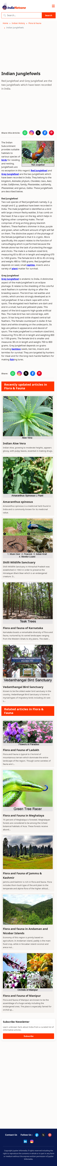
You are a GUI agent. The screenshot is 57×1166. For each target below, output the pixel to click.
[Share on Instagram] (31, 132)
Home (5, 23)
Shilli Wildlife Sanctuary (19, 562)
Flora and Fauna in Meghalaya (23, 815)
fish (12, 359)
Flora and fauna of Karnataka (23, 628)
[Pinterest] (50, 1135)
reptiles (31, 265)
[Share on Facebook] (44, 132)
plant (15, 268)
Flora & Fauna (34, 23)
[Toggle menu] (53, 6)
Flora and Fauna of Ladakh (21, 750)
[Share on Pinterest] (51, 132)
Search (48, 15)
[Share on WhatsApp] (24, 132)
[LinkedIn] (25, 1141)
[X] (43, 1135)
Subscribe (28, 1036)
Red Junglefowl (39, 170)
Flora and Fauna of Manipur (22, 996)
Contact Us (11, 1134)
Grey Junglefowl (10, 174)
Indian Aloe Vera (14, 443)
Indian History (18, 23)
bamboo (16, 348)
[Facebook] (37, 1135)
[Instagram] (32, 1141)
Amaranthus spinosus (18, 502)
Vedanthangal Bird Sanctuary (23, 687)
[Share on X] (38, 132)
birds (4, 159)
